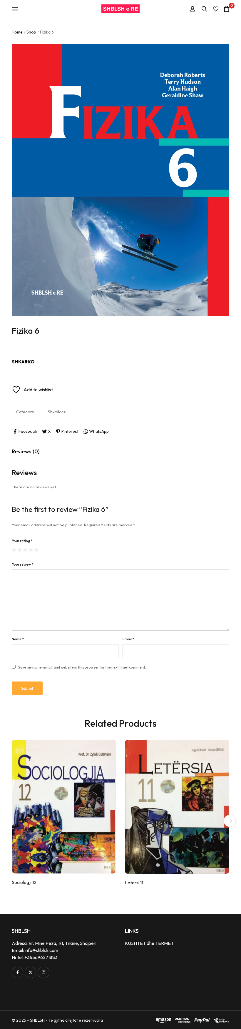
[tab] (120, 451)
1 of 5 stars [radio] (14, 549)
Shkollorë (57, 412)
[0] (226, 9)
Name (18, 639)
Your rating (22, 541)
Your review (22, 564)
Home (17, 32)
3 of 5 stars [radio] (25, 549)
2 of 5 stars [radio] (19, 549)
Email (128, 639)
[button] (229, 821)
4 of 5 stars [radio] (31, 549)
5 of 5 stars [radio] (36, 549)
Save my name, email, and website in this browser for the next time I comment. (82, 667)
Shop (31, 32)
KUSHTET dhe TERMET (149, 943)
